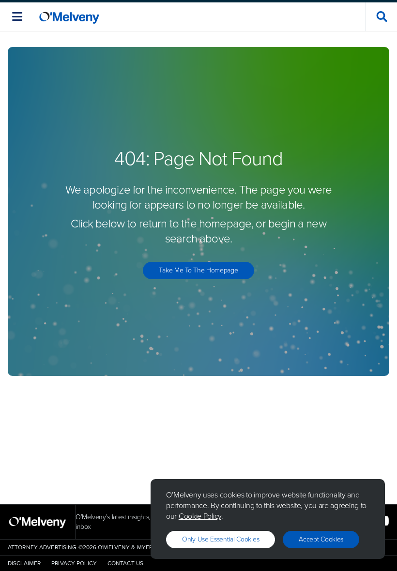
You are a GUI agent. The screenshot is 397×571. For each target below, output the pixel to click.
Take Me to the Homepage (198, 270)
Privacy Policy (74, 563)
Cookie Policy (200, 516)
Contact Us (125, 563)
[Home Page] (69, 16)
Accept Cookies (321, 539)
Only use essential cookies (220, 539)
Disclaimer (24, 563)
